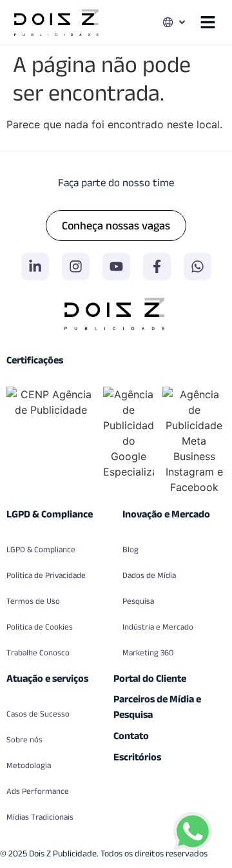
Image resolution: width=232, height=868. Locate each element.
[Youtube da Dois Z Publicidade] (116, 266)
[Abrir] (182, 22)
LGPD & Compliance (40, 549)
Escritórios (137, 756)
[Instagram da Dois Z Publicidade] (76, 266)
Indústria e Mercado (157, 627)
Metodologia (28, 765)
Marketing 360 (147, 652)
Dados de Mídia (149, 575)
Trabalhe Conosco (38, 652)
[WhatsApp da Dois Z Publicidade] (197, 266)
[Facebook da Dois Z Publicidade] (157, 266)
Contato (131, 735)
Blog (130, 549)
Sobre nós (24, 739)
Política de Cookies (39, 627)
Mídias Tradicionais (39, 817)
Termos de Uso (33, 601)
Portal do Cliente (149, 678)
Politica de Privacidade (46, 575)
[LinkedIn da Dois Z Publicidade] (35, 266)
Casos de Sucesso (38, 714)
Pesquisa (138, 601)
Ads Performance (37, 791)
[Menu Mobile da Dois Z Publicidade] (208, 22)
